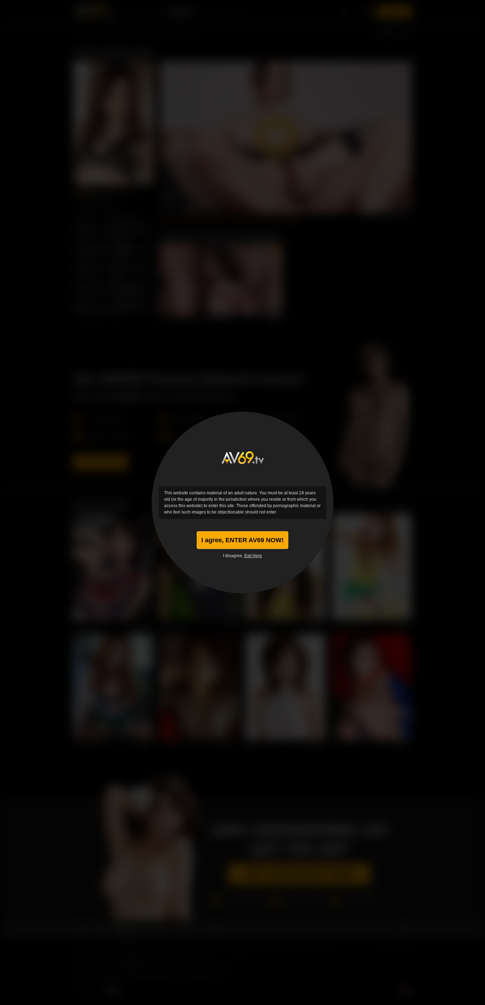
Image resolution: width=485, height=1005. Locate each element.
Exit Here (253, 555)
